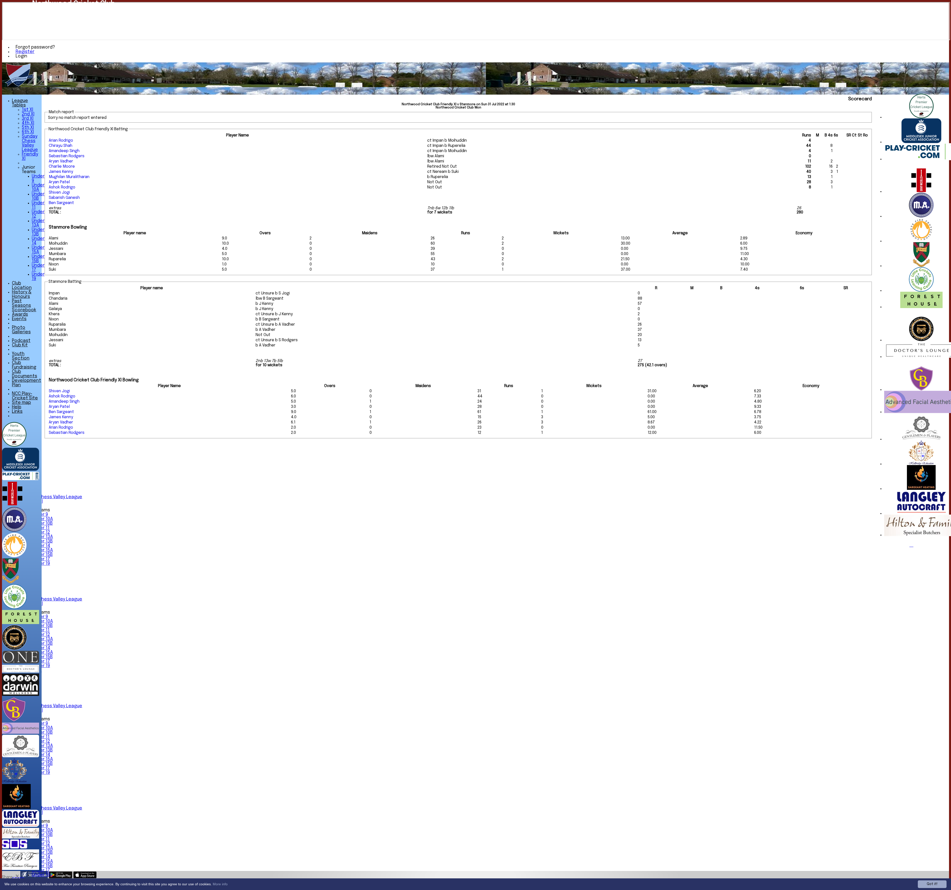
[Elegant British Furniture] (20, 869)
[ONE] (20, 662)
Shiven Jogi (59, 192)
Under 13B (42, 541)
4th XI (28, 123)
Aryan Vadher (61, 161)
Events (19, 319)
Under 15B (42, 554)
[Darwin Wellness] (20, 695)
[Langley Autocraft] (921, 513)
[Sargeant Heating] (921, 489)
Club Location (22, 285)
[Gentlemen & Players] (921, 439)
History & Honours (21, 294)
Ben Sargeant (61, 203)
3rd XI (27, 118)
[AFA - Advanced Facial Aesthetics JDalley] (20, 733)
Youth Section (20, 356)
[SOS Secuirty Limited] (14, 847)
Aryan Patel (59, 182)
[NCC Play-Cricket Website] (20, 479)
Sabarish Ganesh (64, 198)
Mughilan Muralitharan (69, 177)
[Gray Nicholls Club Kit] (921, 191)
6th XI (28, 132)
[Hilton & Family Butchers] (20, 837)
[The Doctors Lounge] (20, 671)
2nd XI (28, 114)
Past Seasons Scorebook (24, 305)
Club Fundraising (24, 365)
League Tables (20, 103)
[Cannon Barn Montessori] (921, 390)
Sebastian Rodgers (66, 156)
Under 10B (42, 523)
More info (220, 884)
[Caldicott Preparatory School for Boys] (921, 266)
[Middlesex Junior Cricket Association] (921, 142)
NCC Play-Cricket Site (25, 396)
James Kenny (61, 172)
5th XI (28, 127)
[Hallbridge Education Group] (921, 464)
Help (16, 407)
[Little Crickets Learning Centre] (921, 290)
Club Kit (20, 345)
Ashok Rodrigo (62, 187)
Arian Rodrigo (61, 140)
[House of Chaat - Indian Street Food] (921, 340)
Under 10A (42, 519)
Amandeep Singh (64, 151)
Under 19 (41, 875)
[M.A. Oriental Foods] (921, 216)
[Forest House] (921, 307)
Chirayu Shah (60, 146)
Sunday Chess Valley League (52, 497)
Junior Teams (29, 169)
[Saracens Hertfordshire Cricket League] (921, 117)
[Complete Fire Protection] (921, 241)
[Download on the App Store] (85, 877)
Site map (21, 402)
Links (17, 411)
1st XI (27, 109)
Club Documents (24, 373)
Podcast (21, 341)
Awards (20, 314)
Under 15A (42, 550)
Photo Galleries (21, 329)
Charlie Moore (62, 166)
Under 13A (42, 537)
